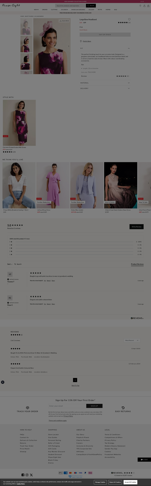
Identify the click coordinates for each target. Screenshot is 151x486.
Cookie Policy (21, 484)
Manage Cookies (100, 482)
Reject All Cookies (115, 482)
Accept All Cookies (130, 482)
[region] (75, 482)
